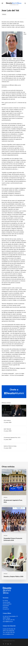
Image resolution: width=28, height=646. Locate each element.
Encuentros (6, 609)
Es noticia (5, 600)
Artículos (4, 14)
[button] (2, 3)
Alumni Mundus (7, 604)
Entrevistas (6, 605)
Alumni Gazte (6, 602)
